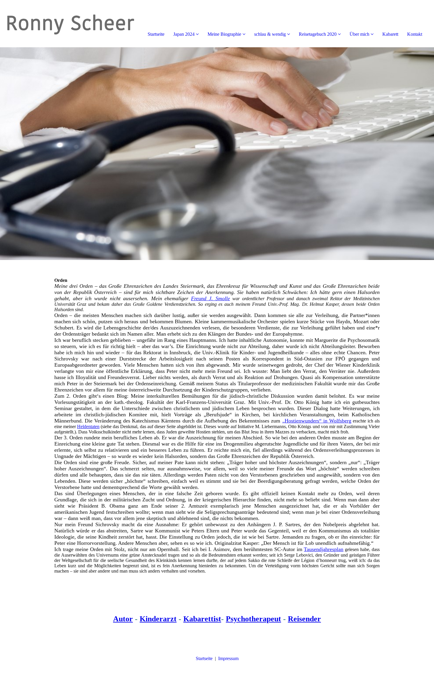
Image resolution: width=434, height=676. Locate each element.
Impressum (228, 658)
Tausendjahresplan (323, 549)
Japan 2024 (184, 34)
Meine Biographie (224, 34)
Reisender (304, 619)
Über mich (359, 34)
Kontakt (414, 34)
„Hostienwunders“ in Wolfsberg (316, 421)
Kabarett (390, 34)
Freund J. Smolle (210, 298)
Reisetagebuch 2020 (318, 34)
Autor (123, 619)
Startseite (156, 34)
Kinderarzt (158, 619)
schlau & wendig (270, 34)
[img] (68, 23)
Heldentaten (88, 426)
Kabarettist (202, 619)
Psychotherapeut (253, 619)
